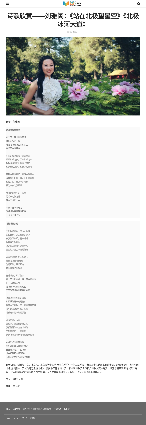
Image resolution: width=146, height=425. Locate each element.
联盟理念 (16, 408)
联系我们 (67, 408)
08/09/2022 (72, 31)
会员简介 (26, 408)
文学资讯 (36, 408)
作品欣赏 (57, 408)
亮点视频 (47, 408)
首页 (8, 408)
